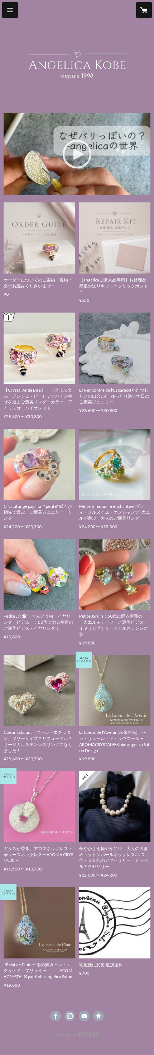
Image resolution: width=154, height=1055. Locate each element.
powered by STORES (77, 1036)
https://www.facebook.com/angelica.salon (55, 1016)
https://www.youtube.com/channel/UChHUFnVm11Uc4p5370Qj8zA (84, 1016)
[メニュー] (10, 10)
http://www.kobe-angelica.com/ (98, 1016)
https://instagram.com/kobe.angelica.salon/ (69, 1016)
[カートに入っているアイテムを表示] (144, 10)
